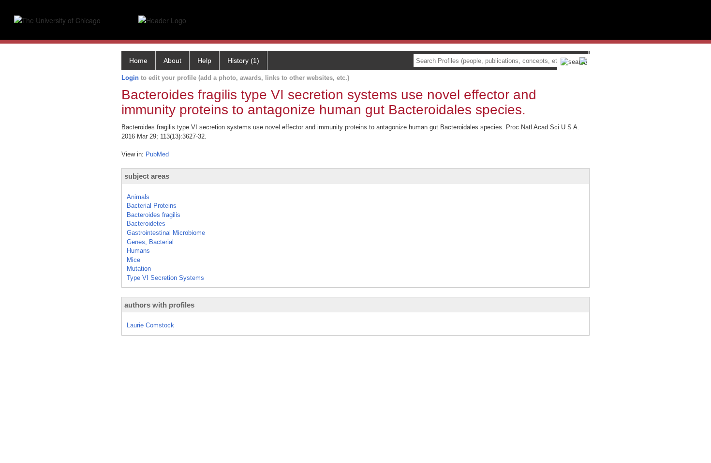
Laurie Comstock (150, 325)
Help (204, 60)
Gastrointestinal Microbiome (166, 232)
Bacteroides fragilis (153, 214)
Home (138, 60)
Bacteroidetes (146, 223)
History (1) (243, 60)
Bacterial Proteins (152, 205)
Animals (138, 197)
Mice (133, 259)
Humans (138, 250)
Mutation (139, 268)
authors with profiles (159, 305)
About (172, 60)
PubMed (157, 154)
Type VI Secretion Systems (165, 277)
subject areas (146, 176)
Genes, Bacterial (150, 242)
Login (130, 77)
